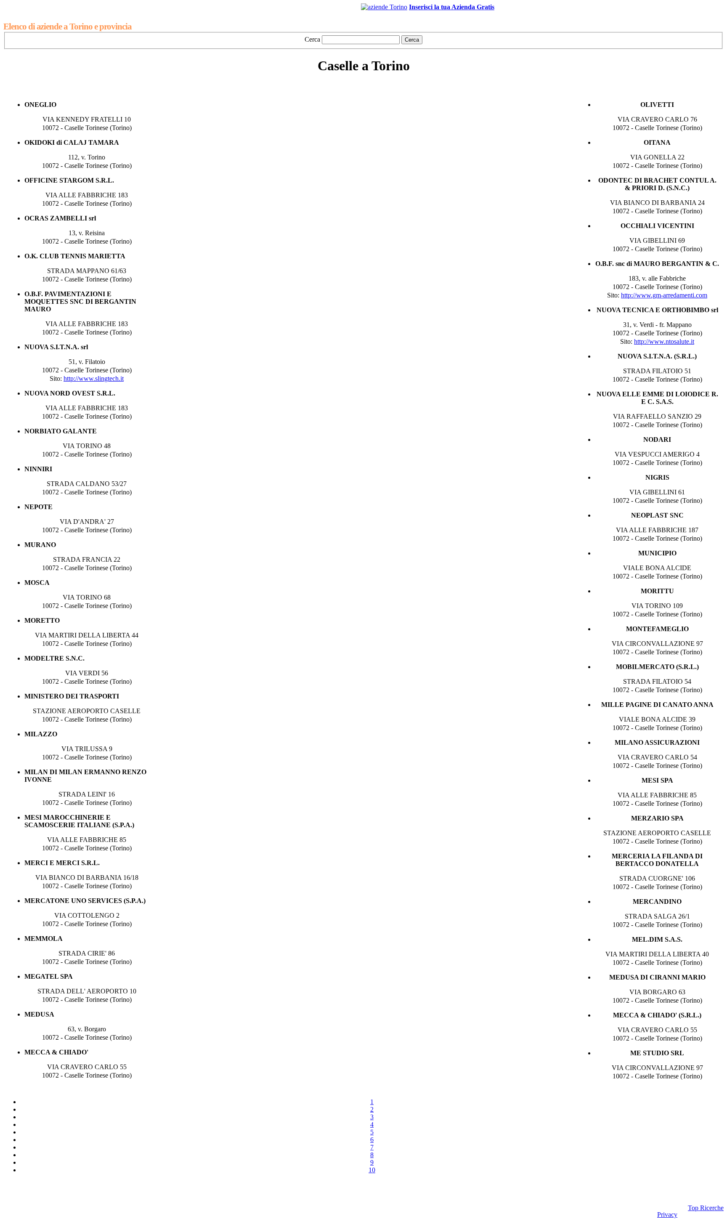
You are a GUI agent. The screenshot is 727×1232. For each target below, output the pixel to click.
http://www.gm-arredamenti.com (664, 295)
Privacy (667, 1214)
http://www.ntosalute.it (664, 341)
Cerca (312, 39)
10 (372, 1170)
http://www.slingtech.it (94, 378)
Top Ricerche (706, 1207)
